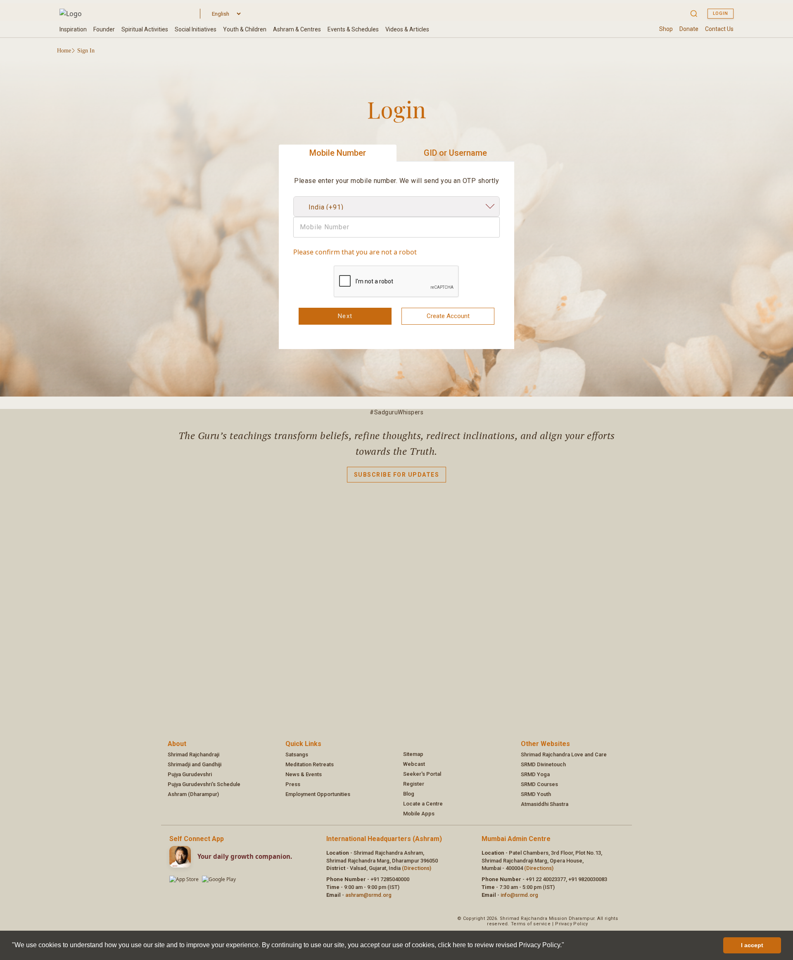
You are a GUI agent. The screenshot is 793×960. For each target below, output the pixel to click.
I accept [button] (752, 945)
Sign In (86, 51)
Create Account (448, 316)
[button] (567, 946)
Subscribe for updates (396, 474)
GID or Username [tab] (455, 153)
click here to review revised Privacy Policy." (501, 944)
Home (64, 51)
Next (345, 316)
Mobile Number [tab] (337, 153)
